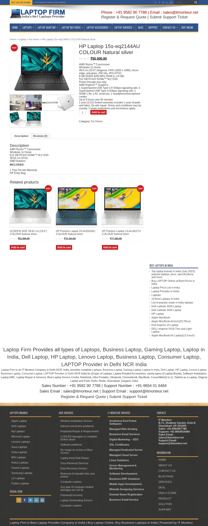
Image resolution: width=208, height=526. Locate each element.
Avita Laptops (19, 452)
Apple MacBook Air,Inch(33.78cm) (170, 321)
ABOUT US (165, 465)
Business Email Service (123, 499)
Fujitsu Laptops (20, 483)
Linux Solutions (119, 460)
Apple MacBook (160, 317)
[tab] (21, 136)
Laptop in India (150, 369)
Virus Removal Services (74, 463)
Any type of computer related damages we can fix (76, 488)
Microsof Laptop (20, 436)
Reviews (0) (40, 136)
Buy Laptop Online (101, 522)
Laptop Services (123, 27)
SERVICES (165, 482)
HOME (162, 459)
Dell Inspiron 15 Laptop (164, 325)
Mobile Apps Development (125, 484)
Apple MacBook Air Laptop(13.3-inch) (173, 335)
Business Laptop (122, 349)
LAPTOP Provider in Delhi (59, 373)
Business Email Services (124, 434)
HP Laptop (157, 313)
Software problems (71, 444)
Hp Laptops (18, 431)
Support (153, 27)
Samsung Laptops (21, 473)
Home (15, 27)
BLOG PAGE (165, 476)
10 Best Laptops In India (165, 298)
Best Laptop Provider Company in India (57, 522)
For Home (34, 39)
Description (21, 136)
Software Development (123, 473)
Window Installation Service (76, 421)
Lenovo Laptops (20, 441)
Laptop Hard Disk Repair (74, 458)
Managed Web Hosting (123, 429)
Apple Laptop (19, 421)
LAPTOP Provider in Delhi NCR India (104, 364)
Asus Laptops (19, 447)
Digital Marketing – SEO (123, 439)
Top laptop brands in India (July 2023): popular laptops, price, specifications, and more (173, 274)
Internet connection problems (77, 426)
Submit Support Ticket (169, 17)
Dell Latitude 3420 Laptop (166, 310)
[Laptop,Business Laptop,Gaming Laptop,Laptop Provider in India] (37, 18)
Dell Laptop (34, 357)
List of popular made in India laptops (50, 2)
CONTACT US (167, 471)
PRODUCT (165, 498)
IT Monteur (185, 522)
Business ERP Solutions (124, 478)
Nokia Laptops (19, 462)
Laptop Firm (17, 349)
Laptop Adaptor (47, 27)
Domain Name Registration (126, 494)
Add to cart (98, 112)
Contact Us (169, 27)
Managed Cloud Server (123, 455)
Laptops (27, 27)
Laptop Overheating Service (76, 500)
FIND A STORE (167, 493)
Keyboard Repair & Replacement (79, 431)
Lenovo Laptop (95, 357)
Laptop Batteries (71, 27)
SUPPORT (164, 509)
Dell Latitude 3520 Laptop (166, 306)
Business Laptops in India (140, 522)
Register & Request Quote (123, 17)
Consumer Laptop (178, 357)
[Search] (195, 2)
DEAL (161, 487)
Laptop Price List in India (165, 287)
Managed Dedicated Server (126, 450)
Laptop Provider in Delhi (165, 291)
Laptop (22, 39)
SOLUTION (165, 504)
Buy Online (187, 27)
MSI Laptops (18, 457)
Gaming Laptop (162, 349)
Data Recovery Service (73, 468)
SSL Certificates (119, 444)
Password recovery (71, 495)
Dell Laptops (18, 426)
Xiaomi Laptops (20, 467)
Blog (140, 27)
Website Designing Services (126, 489)
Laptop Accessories (97, 27)
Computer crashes (71, 481)
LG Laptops (18, 478)
